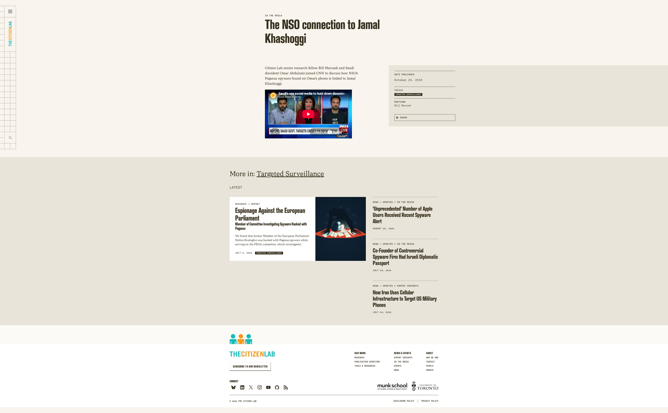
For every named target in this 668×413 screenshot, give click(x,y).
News (396, 370)
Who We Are (432, 357)
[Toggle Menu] (10, 11)
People (430, 366)
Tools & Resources (365, 366)
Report (255, 204)
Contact (430, 362)
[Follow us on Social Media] (277, 387)
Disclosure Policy (403, 401)
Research (359, 357)
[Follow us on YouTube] (268, 387)
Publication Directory (367, 362)
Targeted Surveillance (408, 94)
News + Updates (383, 202)
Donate (430, 370)
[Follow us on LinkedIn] (242, 387)
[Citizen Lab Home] (10, 34)
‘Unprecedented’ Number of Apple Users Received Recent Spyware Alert (402, 215)
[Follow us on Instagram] (260, 387)
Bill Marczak (402, 105)
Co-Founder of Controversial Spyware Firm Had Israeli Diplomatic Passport (405, 257)
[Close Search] (21, 137)
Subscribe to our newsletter (250, 366)
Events (397, 366)
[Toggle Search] (10, 137)
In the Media (273, 15)
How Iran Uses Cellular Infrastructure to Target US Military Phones (405, 298)
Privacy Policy (429, 401)
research (241, 204)
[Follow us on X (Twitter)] (251, 387)
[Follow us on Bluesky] (233, 387)
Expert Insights (408, 286)
